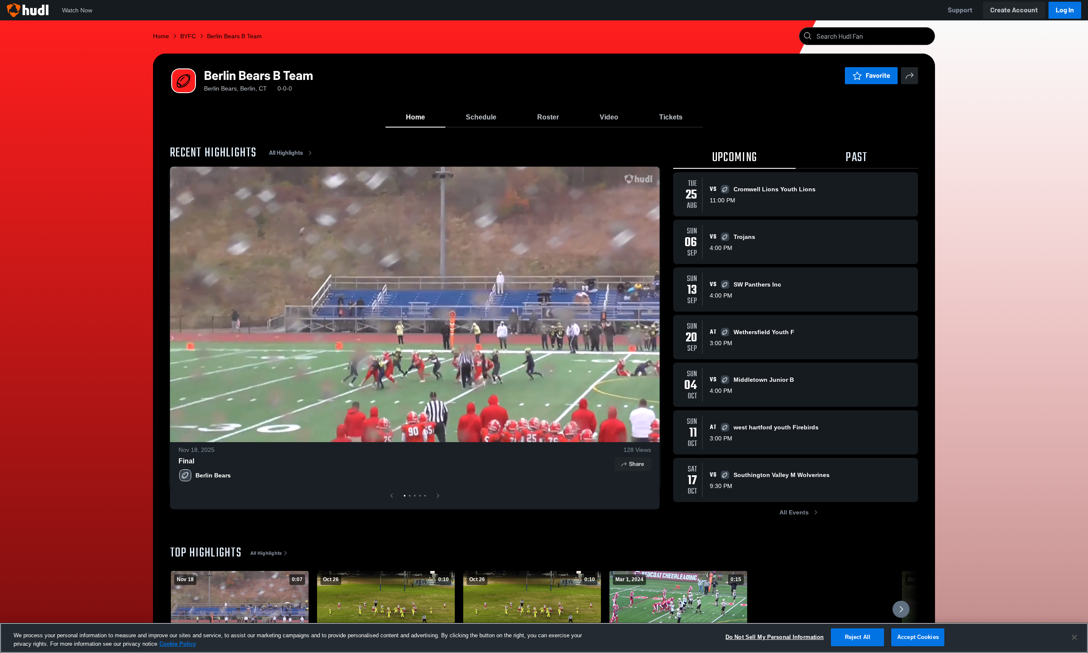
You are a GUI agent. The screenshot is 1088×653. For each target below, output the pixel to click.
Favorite (878, 75)
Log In (1065, 10)
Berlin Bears (213, 475)
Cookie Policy (177, 644)
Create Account (1014, 10)
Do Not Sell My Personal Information (774, 637)
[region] (544, 638)
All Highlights (286, 153)
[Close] (1074, 637)
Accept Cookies (918, 637)
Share (636, 464)
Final (186, 461)
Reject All (857, 637)
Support (960, 10)
